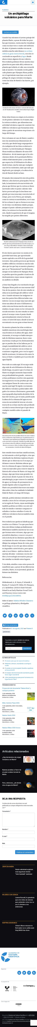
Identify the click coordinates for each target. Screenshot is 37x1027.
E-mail (4, 836)
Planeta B (5, 10)
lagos (24, 56)
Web (3, 843)
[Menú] (33, 2)
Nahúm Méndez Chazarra (23, 601)
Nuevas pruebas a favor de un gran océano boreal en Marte (11, 772)
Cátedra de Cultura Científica (17, 1015)
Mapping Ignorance (9, 923)
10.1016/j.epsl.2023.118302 (11, 596)
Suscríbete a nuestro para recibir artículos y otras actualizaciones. (17, 642)
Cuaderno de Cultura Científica (16, 1019)
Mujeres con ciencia (10, 895)
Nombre (5, 829)
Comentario (6, 811)
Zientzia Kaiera (8, 867)
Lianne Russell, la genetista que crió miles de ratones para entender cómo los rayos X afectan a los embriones (24, 902)
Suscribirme (27, 648)
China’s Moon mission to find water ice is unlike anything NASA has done (25, 928)
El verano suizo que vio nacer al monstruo (17, 661)
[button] (5, 616)
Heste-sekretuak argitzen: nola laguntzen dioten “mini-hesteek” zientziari (24, 872)
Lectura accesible (10, 32)
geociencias (6, 631)
